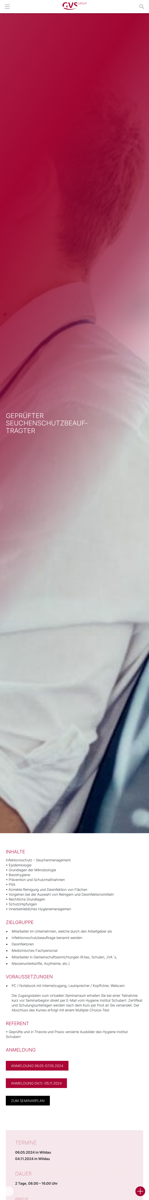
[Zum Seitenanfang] (9, 1191)
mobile (7, 6)
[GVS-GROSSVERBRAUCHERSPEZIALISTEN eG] (75, 8)
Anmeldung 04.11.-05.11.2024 (36, 1083)
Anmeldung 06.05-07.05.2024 (37, 1066)
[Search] (142, 6)
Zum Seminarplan (28, 1101)
